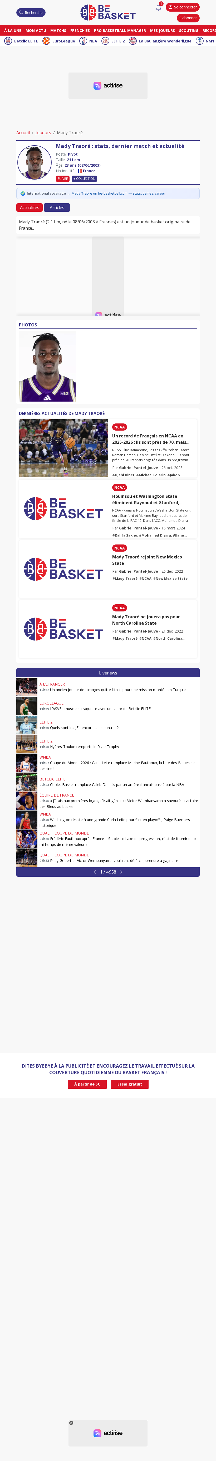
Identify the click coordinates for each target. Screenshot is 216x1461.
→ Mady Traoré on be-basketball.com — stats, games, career (116, 193)
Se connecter (185, 6)
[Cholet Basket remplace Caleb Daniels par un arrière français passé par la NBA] (26, 782)
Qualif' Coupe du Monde (64, 833)
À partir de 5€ (87, 1084)
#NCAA (145, 578)
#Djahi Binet (123, 474)
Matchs (58, 30)
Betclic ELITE (26, 41)
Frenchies (80, 30)
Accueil (23, 133)
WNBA (45, 757)
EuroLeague (63, 41)
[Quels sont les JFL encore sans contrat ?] (26, 725)
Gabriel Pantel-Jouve (138, 467)
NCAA (119, 427)
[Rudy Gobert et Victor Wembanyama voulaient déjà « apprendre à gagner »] (26, 857)
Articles (57, 207)
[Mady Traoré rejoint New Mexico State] (63, 569)
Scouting (188, 30)
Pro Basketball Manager (120, 30)
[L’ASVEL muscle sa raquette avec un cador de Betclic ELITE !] (26, 706)
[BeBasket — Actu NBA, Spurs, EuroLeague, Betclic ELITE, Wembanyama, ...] (108, 12)
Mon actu (36, 30)
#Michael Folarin (151, 474)
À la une (12, 30)
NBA (93, 41)
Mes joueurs (162, 30)
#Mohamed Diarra (155, 535)
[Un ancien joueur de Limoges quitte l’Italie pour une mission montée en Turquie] (26, 687)
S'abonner (188, 17)
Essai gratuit (129, 1084)
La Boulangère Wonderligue (165, 41)
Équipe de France (57, 795)
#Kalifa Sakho (124, 535)
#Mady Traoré (125, 578)
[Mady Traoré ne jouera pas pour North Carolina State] (63, 629)
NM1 (210, 41)
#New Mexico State (170, 578)
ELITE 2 (118, 41)
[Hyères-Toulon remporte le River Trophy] (26, 744)
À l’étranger (52, 684)
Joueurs (43, 133)
